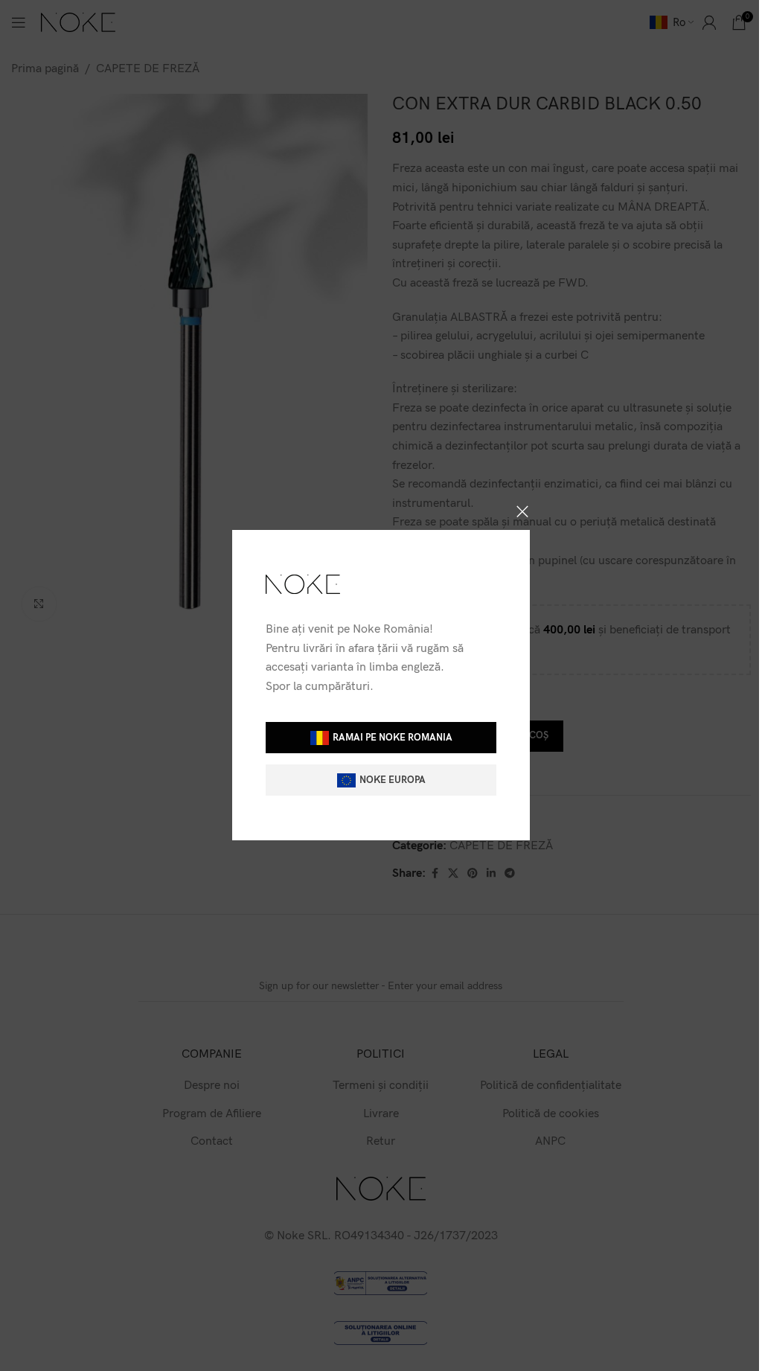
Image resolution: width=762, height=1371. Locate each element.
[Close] (522, 511)
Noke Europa (392, 780)
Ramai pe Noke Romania (392, 738)
